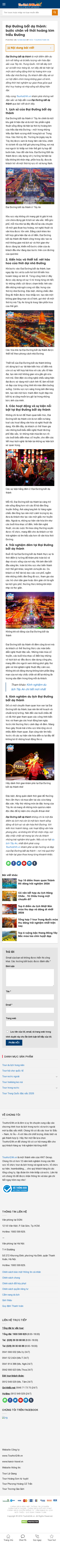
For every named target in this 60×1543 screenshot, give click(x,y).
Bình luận (10, 966)
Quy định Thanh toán (12, 1306)
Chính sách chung (11, 1277)
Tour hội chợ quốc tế (12, 1070)
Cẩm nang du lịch (11, 1294)
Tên (8, 991)
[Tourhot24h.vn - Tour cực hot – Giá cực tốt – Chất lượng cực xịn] (30, 4)
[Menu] (4, 4)
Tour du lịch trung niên (13, 1065)
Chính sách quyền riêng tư (15, 1289)
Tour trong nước (10, 1087)
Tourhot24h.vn (23, 96)
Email (9, 1004)
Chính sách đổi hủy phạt (14, 1283)
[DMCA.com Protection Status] (30, 1521)
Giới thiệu (7, 1300)
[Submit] (55, 12)
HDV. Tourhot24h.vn (39, 40)
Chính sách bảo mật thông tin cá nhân (21, 1272)
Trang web (11, 1018)
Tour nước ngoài (10, 1076)
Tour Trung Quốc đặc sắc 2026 (18, 1093)
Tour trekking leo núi (12, 1082)
